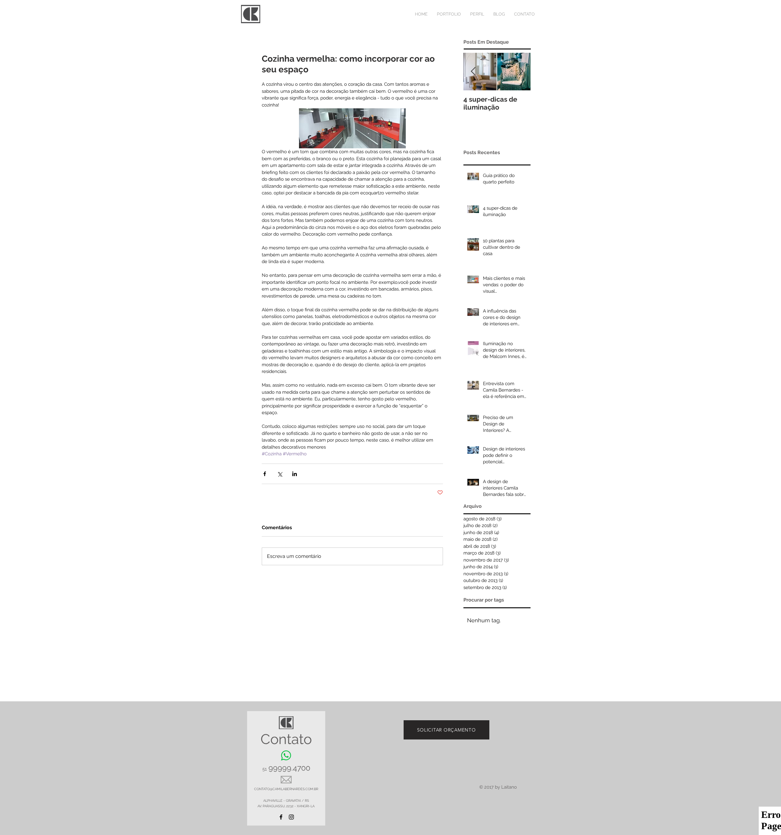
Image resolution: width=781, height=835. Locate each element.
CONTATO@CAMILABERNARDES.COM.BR (286, 789)
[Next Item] (521, 72)
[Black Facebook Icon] (281, 817)
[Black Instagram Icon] (291, 817)
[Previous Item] (473, 72)
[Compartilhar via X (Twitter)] (280, 474)
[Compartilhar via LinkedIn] (294, 474)
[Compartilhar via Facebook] (265, 474)
